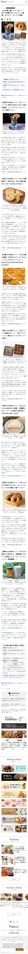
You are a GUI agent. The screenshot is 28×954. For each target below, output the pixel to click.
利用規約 (4, 939)
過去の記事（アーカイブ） (17, 937)
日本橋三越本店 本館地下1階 (15, 82)
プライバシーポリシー (12, 939)
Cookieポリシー (21, 939)
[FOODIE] (10, 19)
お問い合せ (14, 941)
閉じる (27, 949)
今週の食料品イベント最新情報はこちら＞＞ (14, 89)
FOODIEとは (8, 937)
